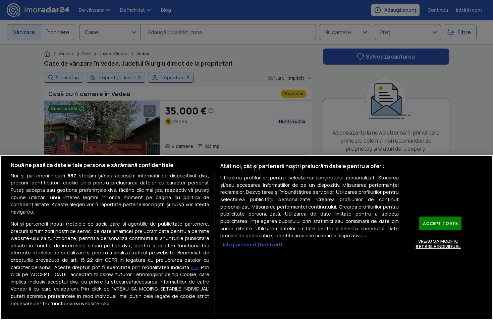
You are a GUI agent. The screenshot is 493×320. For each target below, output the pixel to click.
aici (194, 267)
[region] (246, 237)
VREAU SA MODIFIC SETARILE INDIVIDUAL (438, 243)
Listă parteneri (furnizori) (251, 244)
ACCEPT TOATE (440, 223)
